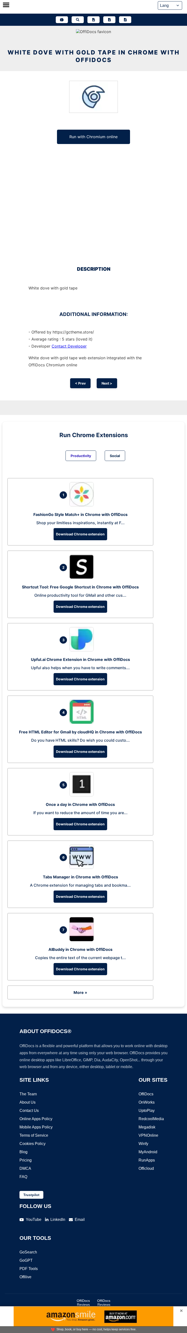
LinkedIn (57, 1219)
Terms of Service (33, 1135)
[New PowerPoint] (125, 19)
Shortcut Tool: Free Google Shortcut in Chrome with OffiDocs (80, 587)
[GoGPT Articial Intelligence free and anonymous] (62, 19)
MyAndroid (148, 1152)
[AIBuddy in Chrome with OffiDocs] (82, 939)
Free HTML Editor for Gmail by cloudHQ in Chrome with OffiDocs (80, 732)
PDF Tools (28, 1269)
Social (115, 456)
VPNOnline (148, 1135)
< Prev (80, 383)
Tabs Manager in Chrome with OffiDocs (80, 876)
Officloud (146, 1168)
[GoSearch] (78, 19)
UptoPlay (147, 1110)
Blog (23, 1152)
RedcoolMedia (151, 1119)
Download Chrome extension (80, 534)
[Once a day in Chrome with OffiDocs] (82, 795)
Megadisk (147, 1127)
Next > (107, 383)
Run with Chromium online (93, 136)
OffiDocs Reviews (83, 1302)
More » (80, 992)
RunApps (147, 1160)
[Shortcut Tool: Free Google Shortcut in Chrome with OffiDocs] (82, 577)
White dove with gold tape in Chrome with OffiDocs (94, 56)
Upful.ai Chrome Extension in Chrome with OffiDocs (80, 659)
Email (80, 1219)
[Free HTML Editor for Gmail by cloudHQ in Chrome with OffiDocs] (82, 722)
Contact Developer (69, 346)
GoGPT (26, 1260)
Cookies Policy (32, 1144)
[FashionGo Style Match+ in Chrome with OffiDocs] (82, 505)
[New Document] (93, 19)
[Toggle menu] (6, 5)
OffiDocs (146, 1094)
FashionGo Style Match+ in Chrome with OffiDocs (80, 514)
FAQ (23, 1177)
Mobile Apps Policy (36, 1127)
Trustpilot (31, 1195)
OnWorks (147, 1102)
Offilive (25, 1277)
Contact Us (29, 1110)
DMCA (25, 1168)
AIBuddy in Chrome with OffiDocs (80, 949)
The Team (28, 1094)
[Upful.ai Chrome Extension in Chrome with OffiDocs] (82, 650)
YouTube (33, 1219)
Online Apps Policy (35, 1119)
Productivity (81, 456)
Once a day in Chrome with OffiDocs (80, 804)
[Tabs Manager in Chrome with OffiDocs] (82, 867)
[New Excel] (109, 19)
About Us (27, 1102)
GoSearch (28, 1252)
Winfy (143, 1144)
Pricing (25, 1160)
